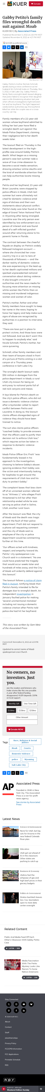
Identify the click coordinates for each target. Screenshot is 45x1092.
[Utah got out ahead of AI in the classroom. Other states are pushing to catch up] (10, 853)
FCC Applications (12, 1054)
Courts (27, 748)
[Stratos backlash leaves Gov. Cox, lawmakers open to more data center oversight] (10, 897)
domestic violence (21, 754)
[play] (3, 1089)
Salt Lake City (19, 765)
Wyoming (29, 759)
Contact (8, 1027)
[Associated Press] (8, 787)
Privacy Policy (10, 1043)
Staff (7, 1033)
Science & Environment (31, 827)
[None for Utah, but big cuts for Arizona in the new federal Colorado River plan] (10, 831)
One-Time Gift (30, 703)
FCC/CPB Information (13, 1049)
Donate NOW (16, 729)
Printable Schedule (12, 1060)
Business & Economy (29, 871)
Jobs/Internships (11, 1038)
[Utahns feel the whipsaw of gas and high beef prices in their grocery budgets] (10, 875)
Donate (37, 4)
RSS (6, 1065)
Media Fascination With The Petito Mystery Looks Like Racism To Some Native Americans (31, 966)
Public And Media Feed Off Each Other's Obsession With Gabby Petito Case (21, 940)
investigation (24, 594)
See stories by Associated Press (28, 803)
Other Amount (22, 717)
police (15, 759)
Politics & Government (30, 893)
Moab (14, 748)
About (7, 1022)
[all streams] (41, 1089)
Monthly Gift (14, 703)
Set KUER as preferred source (16, 43)
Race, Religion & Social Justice (25, 741)
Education (24, 849)
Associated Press (27, 31)
